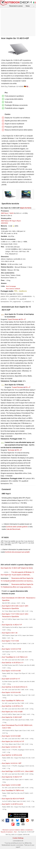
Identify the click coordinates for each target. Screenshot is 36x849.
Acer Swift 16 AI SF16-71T (11, 679)
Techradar (11, 450)
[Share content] (3, 820)
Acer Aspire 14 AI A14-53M (11, 785)
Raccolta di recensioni (7, 832)
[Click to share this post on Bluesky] (17, 820)
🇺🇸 (27, 86)
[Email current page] (23, 824)
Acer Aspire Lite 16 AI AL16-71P (13, 741)
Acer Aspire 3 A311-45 (9, 633)
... (33, 6)
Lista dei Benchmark (13, 529)
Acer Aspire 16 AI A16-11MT (11, 763)
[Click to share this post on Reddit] (27, 820)
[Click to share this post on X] (22, 820)
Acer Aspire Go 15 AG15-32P (12, 717)
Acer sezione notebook (13, 288)
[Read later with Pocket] (32, 820)
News (28, 6)
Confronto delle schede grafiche (17, 526)
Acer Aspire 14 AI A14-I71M (11, 649)
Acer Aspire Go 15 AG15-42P (11, 568)
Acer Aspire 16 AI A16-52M (11, 736)
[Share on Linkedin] (18, 824)
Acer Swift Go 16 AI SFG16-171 (13, 662)
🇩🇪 (25, 86)
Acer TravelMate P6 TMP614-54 (13, 700)
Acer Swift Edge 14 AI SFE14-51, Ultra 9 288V (18, 771)
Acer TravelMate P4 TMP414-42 (13, 790)
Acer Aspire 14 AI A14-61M (11, 670)
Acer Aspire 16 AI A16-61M (11, 692)
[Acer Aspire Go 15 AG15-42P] (18, 49)
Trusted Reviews (17, 387)
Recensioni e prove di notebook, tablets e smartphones (18, 830)
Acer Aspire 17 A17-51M (10, 641)
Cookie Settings (18, 838)
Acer (15, 832)
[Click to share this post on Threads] (12, 820)
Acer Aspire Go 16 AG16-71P (12, 624)
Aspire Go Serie (25, 208)
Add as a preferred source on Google (20, 815)
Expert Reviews (13, 319)
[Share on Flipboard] (13, 824)
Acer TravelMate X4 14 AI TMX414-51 (15, 657)
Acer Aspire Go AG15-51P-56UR (13, 798)
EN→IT (23, 319)
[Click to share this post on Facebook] (7, 820)
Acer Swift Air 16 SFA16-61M (12, 755)
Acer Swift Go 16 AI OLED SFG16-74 (14, 687)
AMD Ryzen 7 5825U (7, 213)
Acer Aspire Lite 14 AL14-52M (12, 711)
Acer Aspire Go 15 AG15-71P (12, 777)
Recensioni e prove (16, 6)
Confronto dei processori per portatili (17, 552)
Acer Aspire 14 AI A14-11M (11, 747)
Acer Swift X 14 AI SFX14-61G (12, 804)
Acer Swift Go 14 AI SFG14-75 (12, 706)
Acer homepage (11, 286)
